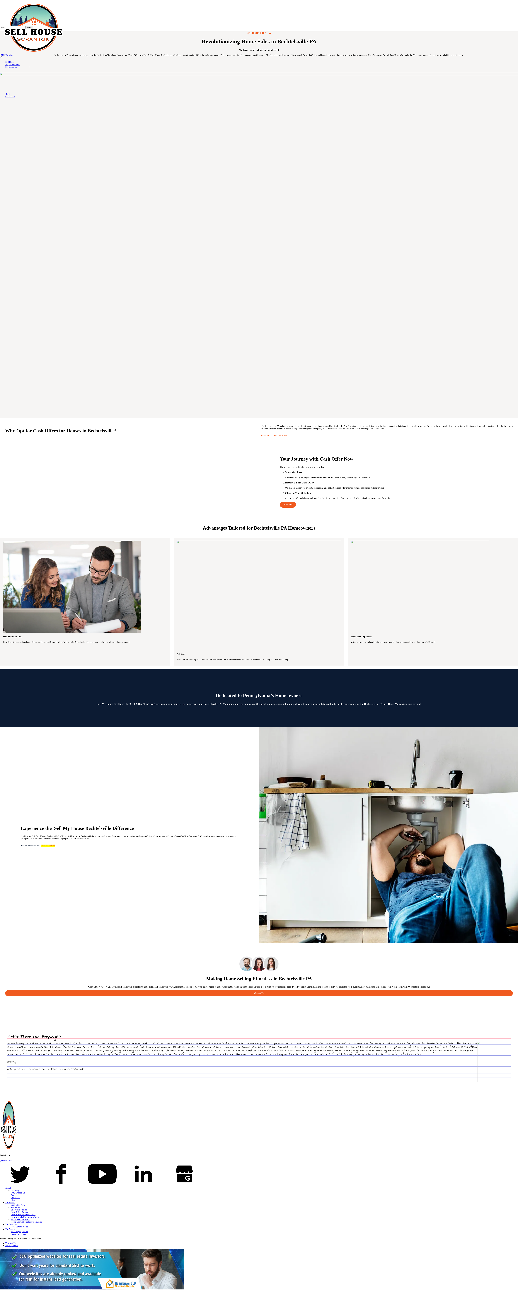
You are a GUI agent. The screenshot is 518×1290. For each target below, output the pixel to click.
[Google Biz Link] (184, 1183)
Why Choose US (18, 1193)
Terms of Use (11, 1243)
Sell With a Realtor (19, 1210)
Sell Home (9, 62)
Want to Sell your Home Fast (23, 1214)
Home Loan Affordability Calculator (26, 1222)
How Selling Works (19, 1212)
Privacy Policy (11, 1245)
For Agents (10, 1229)
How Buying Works (19, 1227)
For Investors (11, 1224)
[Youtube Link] (102, 1183)
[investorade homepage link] (9, 1150)
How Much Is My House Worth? (25, 1217)
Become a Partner (18, 1234)
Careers (14, 1195)
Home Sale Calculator (20, 1219)
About (8, 1188)
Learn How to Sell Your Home (274, 435)
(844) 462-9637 (6, 55)
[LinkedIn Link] (143, 1183)
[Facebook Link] (61, 1183)
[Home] (33, 52)
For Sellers (10, 1202)
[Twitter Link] (20, 1183)
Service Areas (11, 67)
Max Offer (15, 1207)
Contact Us (10, 96)
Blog (7, 94)
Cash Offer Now (18, 1205)
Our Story (15, 1190)
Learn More (288, 504)
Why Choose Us (12, 64)
